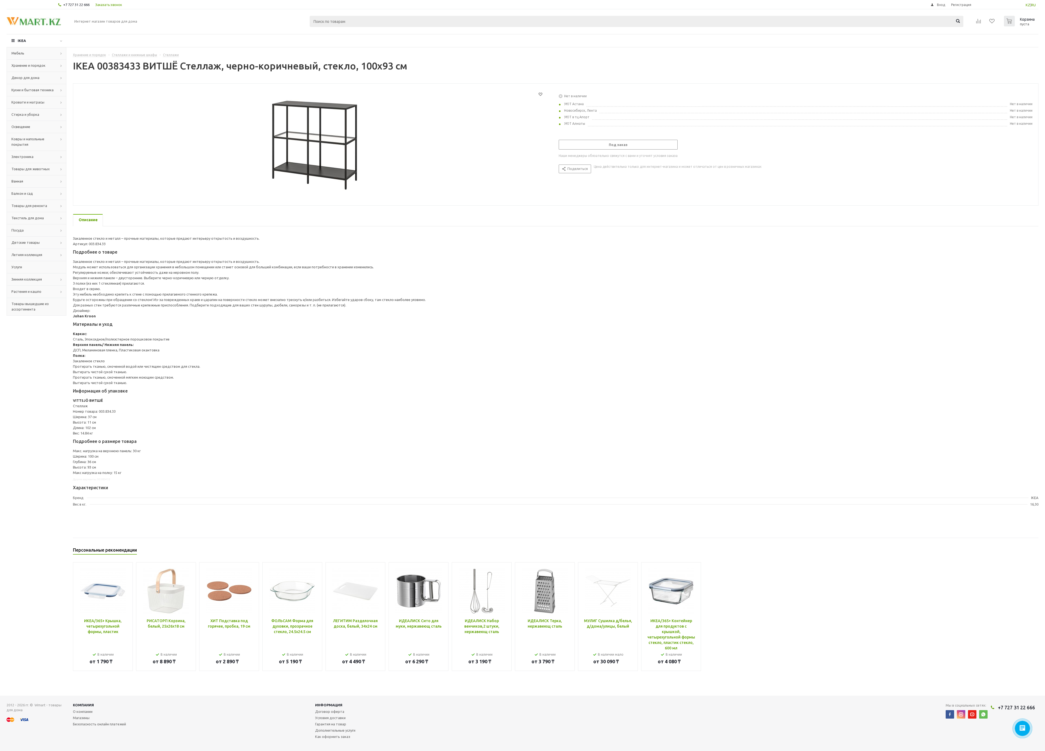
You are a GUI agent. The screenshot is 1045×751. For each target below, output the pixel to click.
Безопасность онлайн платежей (99, 724)
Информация (328, 705)
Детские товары (25, 242)
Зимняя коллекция (26, 279)
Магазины (81, 718)
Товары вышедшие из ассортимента (30, 306)
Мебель (17, 53)
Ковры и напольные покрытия (27, 141)
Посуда (17, 230)
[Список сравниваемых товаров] (978, 23)
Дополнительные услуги (335, 730)
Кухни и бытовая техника (32, 90)
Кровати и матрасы (27, 102)
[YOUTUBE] (972, 714)
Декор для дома (25, 78)
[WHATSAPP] (983, 714)
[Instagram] (961, 714)
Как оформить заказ (332, 736)
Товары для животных (30, 169)
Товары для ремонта (29, 206)
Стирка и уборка (25, 114)
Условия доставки (330, 718)
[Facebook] (950, 714)
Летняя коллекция (26, 255)
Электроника (22, 157)
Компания (83, 705)
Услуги (16, 267)
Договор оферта (329, 711)
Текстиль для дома (27, 218)
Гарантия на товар (330, 724)
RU (1033, 5)
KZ (1028, 5)
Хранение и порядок (28, 65)
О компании (83, 711)
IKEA (22, 40)
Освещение (20, 127)
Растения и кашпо (26, 291)
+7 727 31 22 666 (76, 5)
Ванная (17, 181)
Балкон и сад (22, 193)
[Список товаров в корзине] (1020, 24)
